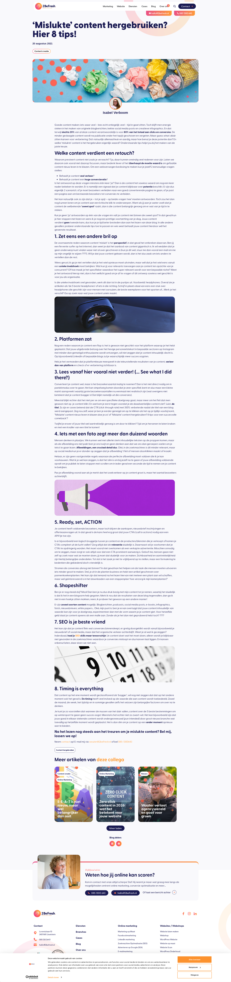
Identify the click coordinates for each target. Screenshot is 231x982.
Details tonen (53, 977)
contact (65, 741)
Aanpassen (193, 967)
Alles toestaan (194, 959)
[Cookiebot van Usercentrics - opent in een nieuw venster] (31, 977)
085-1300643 (125, 741)
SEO (77, 635)
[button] (115, 828)
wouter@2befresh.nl (100, 741)
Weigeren (195, 975)
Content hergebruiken (65, 750)
